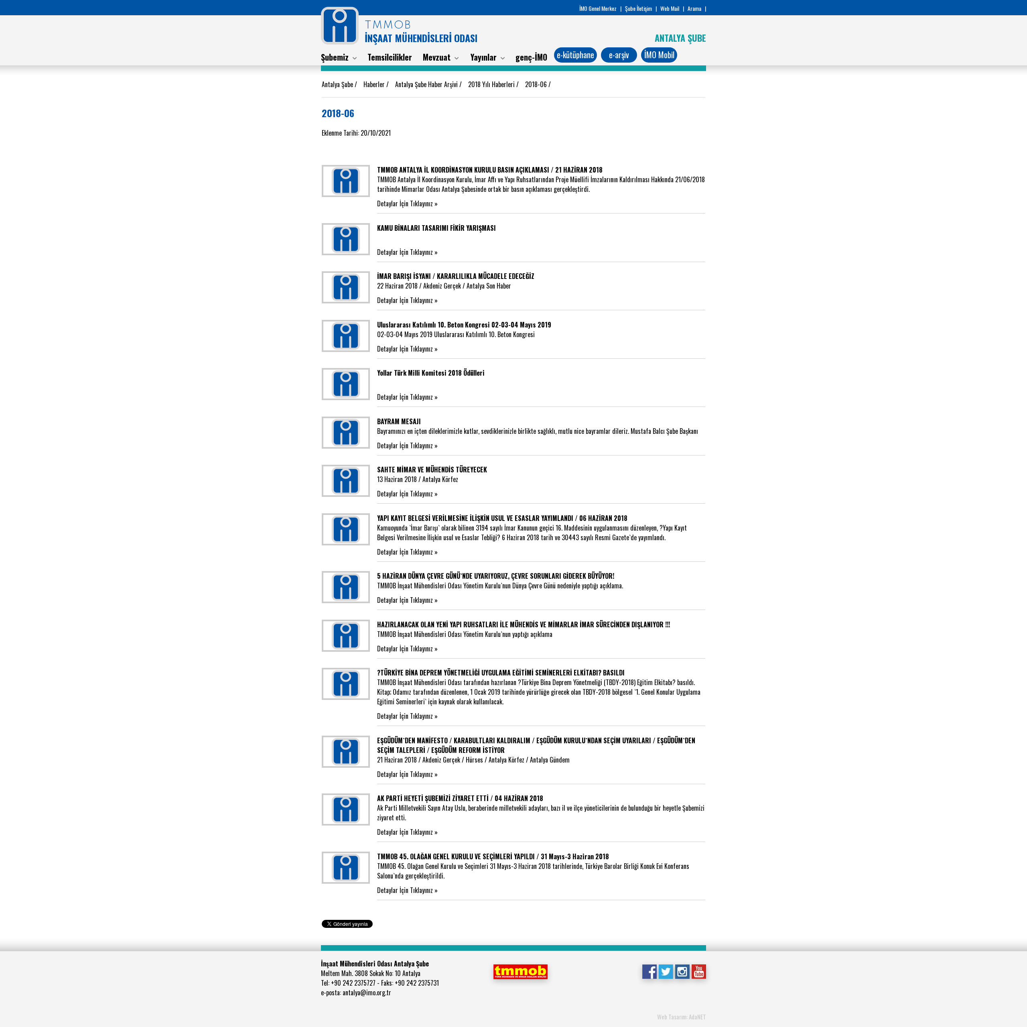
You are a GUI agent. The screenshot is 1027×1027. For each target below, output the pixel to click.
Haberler (374, 84)
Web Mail (669, 8)
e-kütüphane (575, 55)
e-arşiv (619, 55)
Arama (694, 8)
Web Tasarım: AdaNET (681, 1016)
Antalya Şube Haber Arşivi (427, 84)
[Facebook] (649, 971)
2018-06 (536, 84)
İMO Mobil (659, 55)
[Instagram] (682, 971)
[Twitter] (665, 971)
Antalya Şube (338, 84)
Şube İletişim (638, 8)
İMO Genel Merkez (598, 8)
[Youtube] (698, 971)
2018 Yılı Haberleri (492, 84)
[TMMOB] (520, 971)
